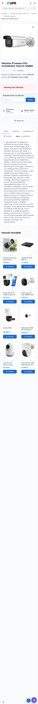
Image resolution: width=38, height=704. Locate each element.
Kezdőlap (4, 13)
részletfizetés (25, 136)
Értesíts (30, 100)
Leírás (6, 131)
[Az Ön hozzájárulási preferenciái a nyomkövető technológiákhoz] (3, 702)
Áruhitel (8, 136)
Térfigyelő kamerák (10, 16)
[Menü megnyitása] (2, 3)
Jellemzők (15, 131)
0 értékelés (20, 70)
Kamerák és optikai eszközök (19, 13)
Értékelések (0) (28, 131)
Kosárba (11, 266)
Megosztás (20, 120)
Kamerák (34, 13)
